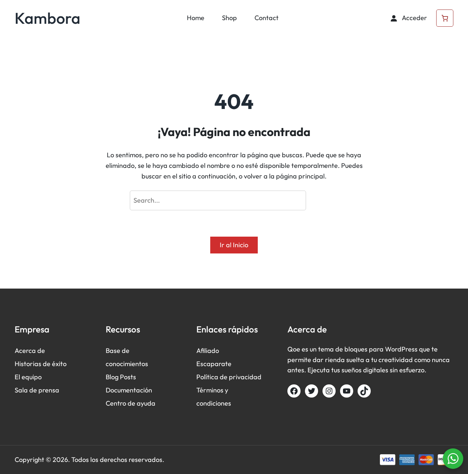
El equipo (28, 377)
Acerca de (30, 350)
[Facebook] (294, 391)
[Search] (324, 200)
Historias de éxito (41, 364)
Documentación (129, 390)
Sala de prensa (37, 390)
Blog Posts (121, 377)
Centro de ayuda (130, 403)
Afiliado (207, 350)
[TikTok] (364, 391)
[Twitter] (311, 391)
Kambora (47, 18)
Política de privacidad (228, 377)
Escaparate (213, 364)
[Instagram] (329, 391)
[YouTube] (346, 391)
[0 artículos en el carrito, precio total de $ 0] (444, 18)
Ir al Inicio (234, 245)
